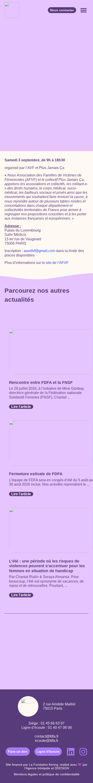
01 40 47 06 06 (60, 727)
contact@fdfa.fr (46, 736)
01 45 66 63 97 (53, 723)
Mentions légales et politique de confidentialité (46, 774)
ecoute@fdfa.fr (46, 740)
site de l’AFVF (57, 263)
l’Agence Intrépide (37, 768)
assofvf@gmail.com (39, 251)
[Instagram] (83, 751)
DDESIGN (62, 768)
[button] (83, 10)
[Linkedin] (70, 751)
